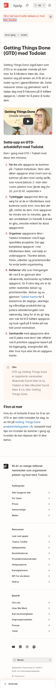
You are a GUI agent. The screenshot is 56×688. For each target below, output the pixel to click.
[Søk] (27, 5)
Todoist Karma (29, 296)
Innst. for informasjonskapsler (26, 671)
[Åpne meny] (49, 5)
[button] (28, 121)
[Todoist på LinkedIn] (20, 647)
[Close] (50, 16)
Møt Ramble (10, 19)
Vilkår (38, 668)
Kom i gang (10, 35)
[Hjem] (6, 5)
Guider (24, 35)
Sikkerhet (16, 668)
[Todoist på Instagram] (27, 647)
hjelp (17, 5)
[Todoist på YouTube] (13, 647)
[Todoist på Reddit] (34, 647)
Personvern (28, 668)
